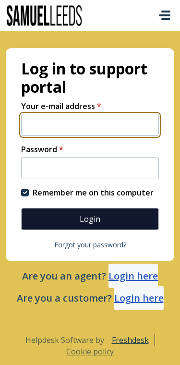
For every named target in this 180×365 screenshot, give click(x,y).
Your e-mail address (61, 106)
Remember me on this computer (93, 192)
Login (90, 219)
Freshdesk (130, 340)
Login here (133, 275)
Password (42, 149)
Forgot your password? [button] (90, 244)
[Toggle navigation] (164, 15)
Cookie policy (90, 351)
